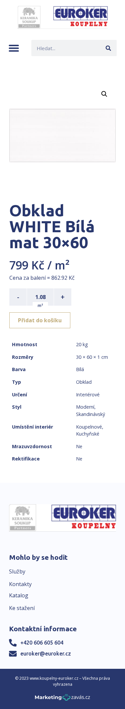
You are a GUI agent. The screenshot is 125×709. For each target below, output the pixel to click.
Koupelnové (89, 427)
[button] (13, 48)
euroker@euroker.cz (45, 654)
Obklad (84, 382)
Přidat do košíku (40, 320)
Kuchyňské (87, 434)
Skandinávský (90, 414)
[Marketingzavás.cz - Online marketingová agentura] (62, 699)
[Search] (108, 48)
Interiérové (88, 394)
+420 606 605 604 (41, 643)
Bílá (80, 369)
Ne (79, 446)
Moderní (85, 407)
